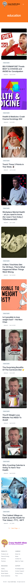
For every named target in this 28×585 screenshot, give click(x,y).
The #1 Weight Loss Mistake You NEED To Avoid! (11, 417)
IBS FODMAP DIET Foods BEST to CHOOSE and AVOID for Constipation (13, 68)
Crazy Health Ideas (12, 581)
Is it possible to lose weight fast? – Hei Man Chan (12, 319)
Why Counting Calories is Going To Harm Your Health (13, 467)
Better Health (6, 62)
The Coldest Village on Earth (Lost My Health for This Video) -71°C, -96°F (13, 517)
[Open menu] (23, 4)
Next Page (15, 528)
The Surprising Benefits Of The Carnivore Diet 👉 (13, 368)
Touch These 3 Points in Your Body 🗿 (13, 165)
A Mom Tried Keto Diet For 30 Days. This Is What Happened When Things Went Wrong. (13, 268)
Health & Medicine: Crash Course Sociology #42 (13, 117)
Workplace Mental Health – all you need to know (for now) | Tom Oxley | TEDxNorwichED (13, 215)
